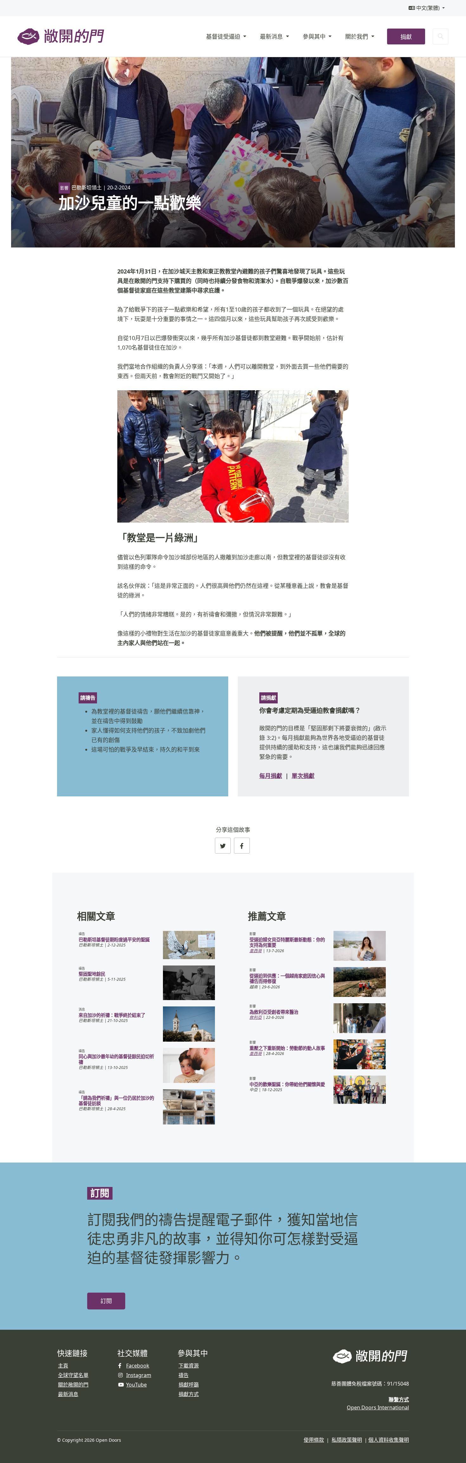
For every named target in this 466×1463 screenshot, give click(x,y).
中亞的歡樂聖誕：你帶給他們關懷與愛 (287, 1084)
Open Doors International (378, 1407)
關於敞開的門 (73, 1384)
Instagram (138, 1375)
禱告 (183, 1375)
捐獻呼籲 (188, 1384)
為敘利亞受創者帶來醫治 (273, 1012)
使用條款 (314, 1439)
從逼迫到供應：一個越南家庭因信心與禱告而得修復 (287, 978)
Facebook (137, 1365)
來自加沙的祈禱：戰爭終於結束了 (112, 1015)
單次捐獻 (303, 776)
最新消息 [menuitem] (272, 36)
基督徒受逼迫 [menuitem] (224, 36)
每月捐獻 (270, 776)
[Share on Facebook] (242, 845)
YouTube (136, 1384)
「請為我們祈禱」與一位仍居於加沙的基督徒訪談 (116, 1100)
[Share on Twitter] (223, 845)
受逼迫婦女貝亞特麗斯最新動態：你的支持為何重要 (287, 942)
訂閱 (106, 1301)
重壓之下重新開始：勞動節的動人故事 (287, 1048)
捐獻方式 (188, 1394)
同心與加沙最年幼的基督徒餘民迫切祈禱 (116, 1059)
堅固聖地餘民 (92, 974)
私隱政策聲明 (347, 1439)
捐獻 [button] (406, 37)
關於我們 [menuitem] (357, 36)
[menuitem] (427, 8)
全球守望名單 (73, 1375)
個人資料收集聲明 (388, 1439)
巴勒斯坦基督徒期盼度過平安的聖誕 (114, 940)
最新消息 (68, 1394)
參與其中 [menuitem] (315, 36)
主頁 (63, 1365)
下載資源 (188, 1365)
